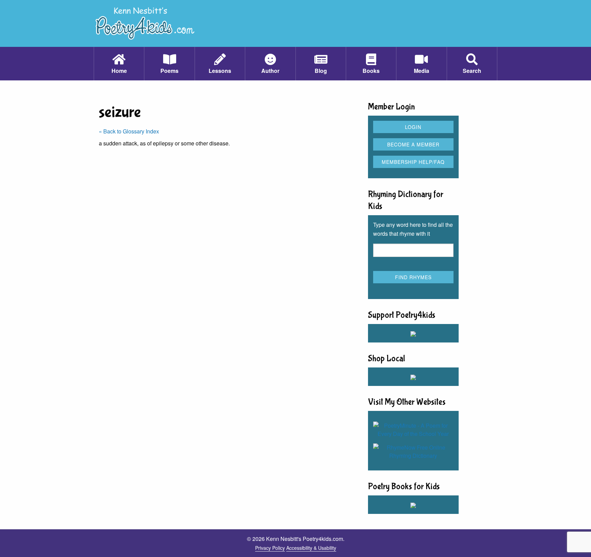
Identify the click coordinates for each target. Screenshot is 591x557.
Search (472, 71)
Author (270, 71)
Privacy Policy (270, 547)
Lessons (220, 71)
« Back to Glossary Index (129, 131)
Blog (321, 71)
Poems (169, 71)
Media (421, 71)
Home (119, 71)
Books (371, 71)
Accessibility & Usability (311, 547)
